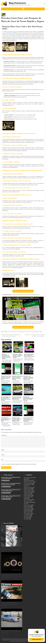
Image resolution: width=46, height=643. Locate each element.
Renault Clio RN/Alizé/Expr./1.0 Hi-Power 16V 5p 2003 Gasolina (28, 399)
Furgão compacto (27, 495)
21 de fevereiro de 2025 (6, 486)
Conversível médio (28, 484)
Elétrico (25, 485)
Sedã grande (26, 510)
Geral (25, 498)
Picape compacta (27, 505)
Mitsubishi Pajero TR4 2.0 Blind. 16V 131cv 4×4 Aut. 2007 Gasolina (10, 478)
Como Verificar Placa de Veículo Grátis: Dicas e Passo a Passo (29, 355)
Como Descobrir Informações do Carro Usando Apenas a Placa (6, 419)
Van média (26, 518)
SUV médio (26, 516)
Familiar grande (27, 492)
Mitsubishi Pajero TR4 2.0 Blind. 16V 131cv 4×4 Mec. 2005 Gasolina (10, 497)
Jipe (25, 503)
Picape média (27, 507)
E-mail (3, 454)
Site (2, 459)
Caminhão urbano (27, 480)
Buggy (25, 479)
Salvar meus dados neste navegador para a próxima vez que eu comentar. (19, 464)
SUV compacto (27, 513)
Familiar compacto (28, 491)
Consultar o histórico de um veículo (23, 291)
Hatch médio (26, 501)
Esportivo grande (27, 488)
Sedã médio (26, 512)
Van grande (26, 517)
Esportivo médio (27, 490)
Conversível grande (28, 483)
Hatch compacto (27, 499)
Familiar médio (27, 494)
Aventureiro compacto (28, 477)
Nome (3, 449)
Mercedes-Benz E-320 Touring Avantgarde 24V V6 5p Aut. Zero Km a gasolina (12, 576)
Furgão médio (27, 496)
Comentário (4, 435)
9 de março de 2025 (6, 480)
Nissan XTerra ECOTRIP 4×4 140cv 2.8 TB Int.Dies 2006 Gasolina (10, 604)
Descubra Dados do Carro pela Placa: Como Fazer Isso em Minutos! (6, 399)
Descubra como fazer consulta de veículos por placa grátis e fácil (6, 378)
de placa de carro (12, 31)
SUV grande (26, 514)
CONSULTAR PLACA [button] (36, 639)
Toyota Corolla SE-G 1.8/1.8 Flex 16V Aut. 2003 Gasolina (17, 398)
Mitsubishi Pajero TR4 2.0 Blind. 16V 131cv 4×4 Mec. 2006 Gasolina (10, 490)
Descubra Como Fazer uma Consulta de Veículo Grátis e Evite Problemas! (28, 419)
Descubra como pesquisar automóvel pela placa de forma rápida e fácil (28, 378)
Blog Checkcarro (17, 3)
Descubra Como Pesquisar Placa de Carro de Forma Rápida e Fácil (16, 419)
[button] (44, 629)
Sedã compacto (27, 509)
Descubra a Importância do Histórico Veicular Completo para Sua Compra (6, 356)
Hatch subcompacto (28, 502)
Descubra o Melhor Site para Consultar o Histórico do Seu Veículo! (18, 356)
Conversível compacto (28, 481)
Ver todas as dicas (6, 425)
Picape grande (27, 506)
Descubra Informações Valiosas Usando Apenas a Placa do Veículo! (17, 378)
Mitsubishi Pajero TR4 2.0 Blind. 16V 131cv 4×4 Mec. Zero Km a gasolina (10, 484)
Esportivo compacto (28, 487)
